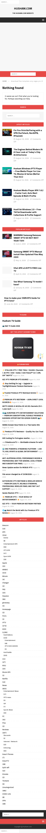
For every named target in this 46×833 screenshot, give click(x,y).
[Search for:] (9, 2)
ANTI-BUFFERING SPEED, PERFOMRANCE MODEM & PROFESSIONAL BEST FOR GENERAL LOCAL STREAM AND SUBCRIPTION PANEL (22, 461)
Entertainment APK (10, 544)
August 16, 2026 (22, 180)
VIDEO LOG (6, 794)
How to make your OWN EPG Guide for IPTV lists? (22, 299)
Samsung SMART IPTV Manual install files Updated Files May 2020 (28, 254)
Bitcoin (5, 576)
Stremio (5, 774)
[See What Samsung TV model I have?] (7, 283)
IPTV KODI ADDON (11, 646)
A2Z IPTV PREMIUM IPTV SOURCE (15, 379)
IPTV (4, 622)
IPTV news (7, 697)
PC (3, 716)
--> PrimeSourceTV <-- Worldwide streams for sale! (22, 442)
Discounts (7, 735)
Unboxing (7, 748)
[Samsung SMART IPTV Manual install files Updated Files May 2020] (7, 253)
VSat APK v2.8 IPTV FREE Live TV (27, 269)
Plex (4, 723)
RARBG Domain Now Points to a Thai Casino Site (21, 425)
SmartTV (5, 761)
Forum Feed (24, 364)
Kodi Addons (8, 635)
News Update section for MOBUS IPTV (17, 467)
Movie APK (6, 672)
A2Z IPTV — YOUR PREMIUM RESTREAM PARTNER (21, 504)
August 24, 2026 (22, 158)
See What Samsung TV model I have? (28, 283)
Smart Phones (7, 754)
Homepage (6, 609)
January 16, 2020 (22, 288)
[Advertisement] (23, 47)
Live (3, 659)
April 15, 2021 (21, 274)
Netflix (5, 679)
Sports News (8, 710)
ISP (5, 703)
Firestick (5, 596)
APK (3, 532)
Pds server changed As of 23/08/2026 (17, 474)
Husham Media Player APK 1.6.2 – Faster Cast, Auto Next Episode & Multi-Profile (28, 193)
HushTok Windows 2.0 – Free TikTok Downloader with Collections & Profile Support (27, 212)
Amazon (5, 525)
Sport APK (7, 556)
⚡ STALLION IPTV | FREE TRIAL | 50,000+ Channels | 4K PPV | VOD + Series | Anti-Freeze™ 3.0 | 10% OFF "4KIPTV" (22, 372)
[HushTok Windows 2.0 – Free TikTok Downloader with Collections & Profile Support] (7, 211)
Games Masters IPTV (10, 493)
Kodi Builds (8, 652)
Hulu (4, 616)
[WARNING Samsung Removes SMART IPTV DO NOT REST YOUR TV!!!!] (7, 236)
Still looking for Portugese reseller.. (16, 438)
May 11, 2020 (21, 260)
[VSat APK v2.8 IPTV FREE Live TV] (7, 270)
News (4, 685)
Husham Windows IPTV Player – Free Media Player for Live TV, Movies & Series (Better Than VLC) (28, 172)
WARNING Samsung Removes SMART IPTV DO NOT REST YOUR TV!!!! (27, 238)
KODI (4, 629)
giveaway (6, 603)
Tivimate (5, 781)
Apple (4, 563)
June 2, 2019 (21, 244)
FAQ (3, 589)
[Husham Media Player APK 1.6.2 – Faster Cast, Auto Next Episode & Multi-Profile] (7, 192)
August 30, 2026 (22, 139)
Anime (6, 538)
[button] (42, 20)
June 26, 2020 (12, 304)
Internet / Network (10, 741)
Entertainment (10, 640)
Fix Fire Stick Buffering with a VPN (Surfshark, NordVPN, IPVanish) (28, 133)
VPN (4, 801)
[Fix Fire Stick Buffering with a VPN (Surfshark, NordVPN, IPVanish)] (7, 132)
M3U (4, 665)
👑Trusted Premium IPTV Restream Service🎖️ (20, 393)
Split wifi (5, 767)
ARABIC (5, 570)
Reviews (5, 730)
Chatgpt (5, 583)
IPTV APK (7, 550)
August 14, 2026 (22, 199)
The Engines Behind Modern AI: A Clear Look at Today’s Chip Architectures (28, 152)
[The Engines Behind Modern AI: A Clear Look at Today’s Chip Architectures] (7, 151)
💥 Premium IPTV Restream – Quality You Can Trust (22, 432)
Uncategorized (8, 787)
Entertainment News (11, 691)
